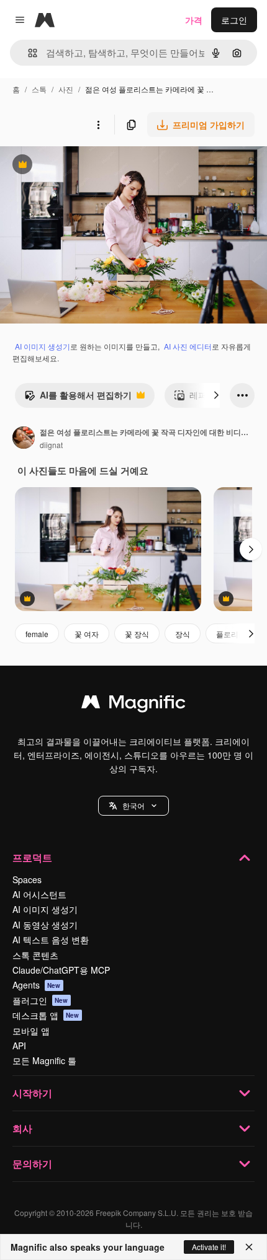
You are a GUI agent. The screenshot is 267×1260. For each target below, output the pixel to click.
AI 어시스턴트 (39, 894)
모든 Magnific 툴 (44, 1060)
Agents (36, 985)
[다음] (216, 395)
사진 (65, 89)
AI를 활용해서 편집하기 (78, 398)
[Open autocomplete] (28, 53)
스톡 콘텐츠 (35, 955)
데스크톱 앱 (45, 1015)
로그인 (234, 20)
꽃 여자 (87, 633)
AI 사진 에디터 (188, 346)
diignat (51, 444)
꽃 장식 (137, 633)
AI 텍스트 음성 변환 (50, 939)
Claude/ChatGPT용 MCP (61, 970)
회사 (22, 1128)
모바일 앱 (31, 1030)
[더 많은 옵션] (98, 124)
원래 (71, 165)
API (19, 1045)
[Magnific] (133, 704)
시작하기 (32, 1093)
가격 (193, 20)
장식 (182, 633)
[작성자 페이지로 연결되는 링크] (23, 438)
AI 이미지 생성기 (42, 346)
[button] (133, 806)
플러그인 (40, 1000)
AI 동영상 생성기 (45, 925)
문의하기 (32, 1163)
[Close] (249, 1247)
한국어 (133, 805)
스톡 (39, 89)
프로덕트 (32, 857)
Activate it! (209, 1246)
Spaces (27, 879)
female (36, 633)
